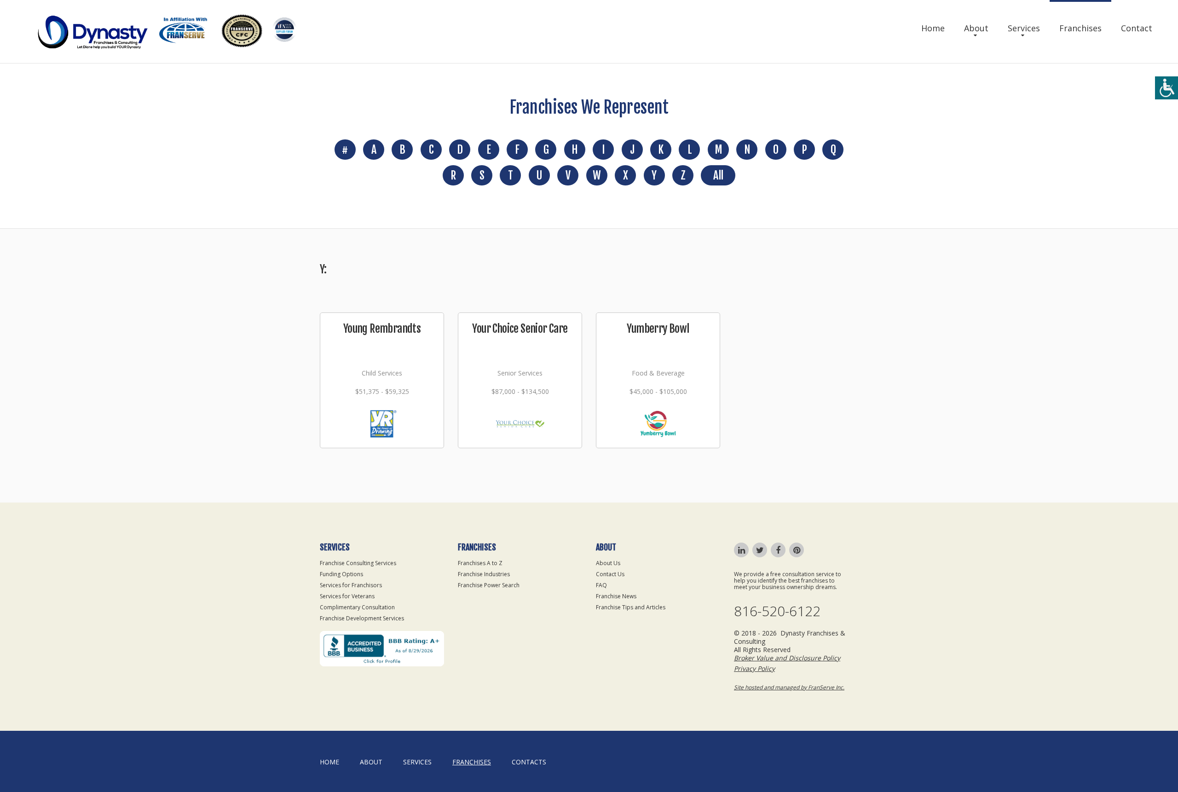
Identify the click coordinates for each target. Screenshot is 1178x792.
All (718, 175)
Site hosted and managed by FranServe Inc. (789, 687)
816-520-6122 (777, 611)
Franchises (1080, 28)
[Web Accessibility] (1166, 87)
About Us (608, 563)
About (976, 28)
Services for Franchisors (351, 585)
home (329, 761)
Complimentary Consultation (357, 607)
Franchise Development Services (362, 618)
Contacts (529, 761)
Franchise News (616, 596)
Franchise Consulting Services (358, 563)
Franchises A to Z (480, 563)
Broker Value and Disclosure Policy (787, 657)
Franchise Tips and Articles (630, 607)
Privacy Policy (754, 668)
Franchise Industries (484, 574)
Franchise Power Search (489, 585)
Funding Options (341, 574)
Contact (1136, 28)
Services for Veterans (347, 596)
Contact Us (610, 574)
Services (1024, 28)
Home (933, 28)
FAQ (601, 585)
